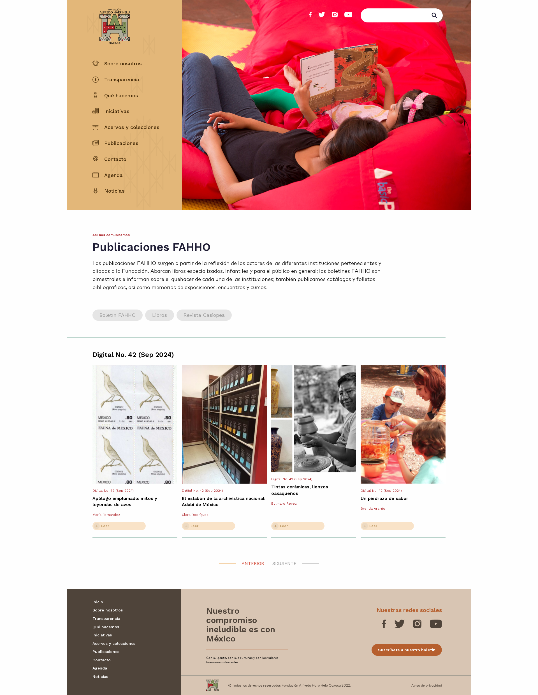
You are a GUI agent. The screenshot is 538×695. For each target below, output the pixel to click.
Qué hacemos (121, 95)
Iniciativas (116, 111)
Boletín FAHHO (117, 315)
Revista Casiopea (204, 315)
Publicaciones (121, 143)
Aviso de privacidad (426, 685)
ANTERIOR (253, 563)
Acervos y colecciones (131, 127)
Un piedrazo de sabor (384, 498)
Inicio (97, 602)
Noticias (114, 191)
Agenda (113, 175)
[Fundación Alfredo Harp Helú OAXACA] (111, 21)
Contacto (115, 159)
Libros (159, 315)
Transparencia (121, 79)
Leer (105, 526)
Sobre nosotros (123, 63)
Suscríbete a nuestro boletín (406, 650)
